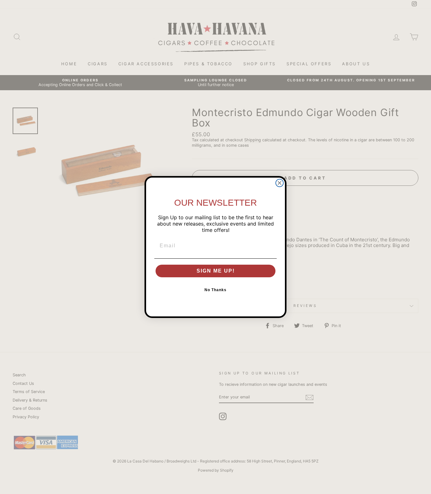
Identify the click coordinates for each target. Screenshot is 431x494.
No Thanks (215, 290)
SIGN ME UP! (216, 270)
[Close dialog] (279, 183)
